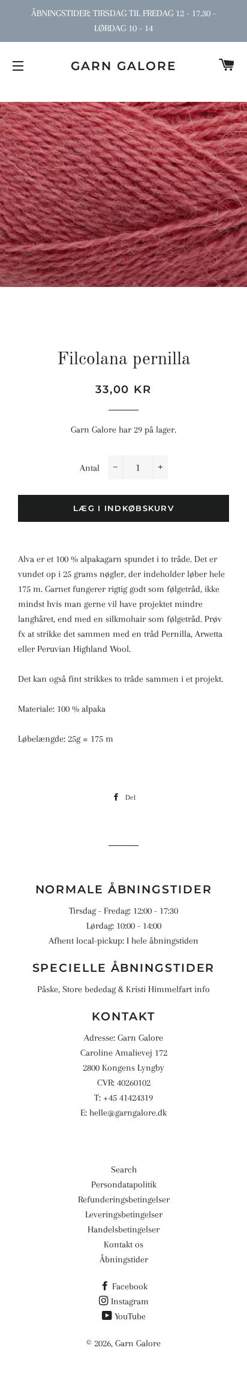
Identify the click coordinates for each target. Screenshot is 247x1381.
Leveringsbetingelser (123, 1214)
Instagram (130, 1301)
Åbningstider (124, 1259)
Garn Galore (123, 66)
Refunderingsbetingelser (124, 1199)
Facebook (129, 1286)
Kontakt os (123, 1244)
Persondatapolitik (123, 1184)
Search (124, 1169)
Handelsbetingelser (123, 1229)
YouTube (130, 1316)
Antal (90, 468)
